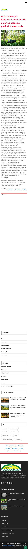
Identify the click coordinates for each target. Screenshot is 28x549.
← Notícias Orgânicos (10, 445)
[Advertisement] (14, 257)
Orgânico (17, 189)
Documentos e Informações (7, 386)
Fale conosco (4, 536)
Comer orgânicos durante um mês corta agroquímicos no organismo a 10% (17, 415)
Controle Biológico (5, 345)
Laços (16, 435)
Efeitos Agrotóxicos (7, 439)
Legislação (3, 369)
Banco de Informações (6, 348)
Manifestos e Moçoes (6, 366)
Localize (21, 448)
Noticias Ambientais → (14, 451)
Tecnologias (4, 342)
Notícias (3, 338)
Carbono (14, 448)
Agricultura (10, 189)
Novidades (5, 431)
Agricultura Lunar (7, 435)
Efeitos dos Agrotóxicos (7, 533)
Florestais (7, 448)
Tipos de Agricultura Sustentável (16, 506)
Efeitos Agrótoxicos (5, 351)
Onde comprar (13, 428)
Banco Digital (4, 527)
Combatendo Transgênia (7, 530)
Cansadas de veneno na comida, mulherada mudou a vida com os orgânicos (18, 407)
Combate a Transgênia (6, 355)
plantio (24, 189)
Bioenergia (18, 439)
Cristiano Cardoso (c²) (8, 545)
